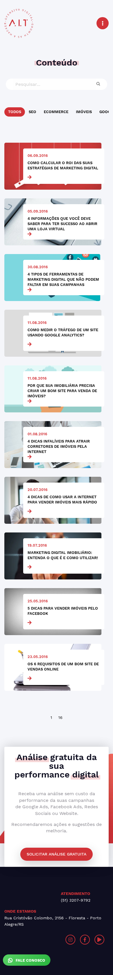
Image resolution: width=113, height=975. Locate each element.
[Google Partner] (30, 939)
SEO (32, 112)
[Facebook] (85, 940)
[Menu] (102, 23)
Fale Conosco (29, 960)
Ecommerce (56, 112)
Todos (14, 112)
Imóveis (84, 112)
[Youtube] (99, 940)
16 (60, 717)
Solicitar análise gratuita (56, 854)
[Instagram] (70, 940)
